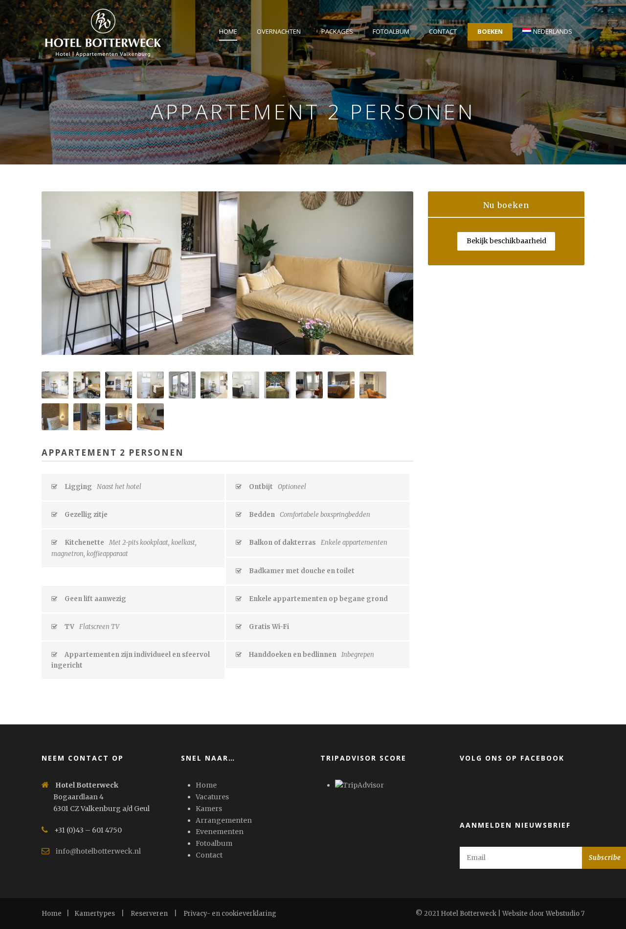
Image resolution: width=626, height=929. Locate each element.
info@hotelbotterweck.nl (98, 851)
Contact (443, 31)
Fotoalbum (391, 31)
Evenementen (220, 831)
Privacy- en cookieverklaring (229, 913)
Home (228, 31)
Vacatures (212, 796)
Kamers (209, 808)
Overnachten (279, 31)
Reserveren (149, 913)
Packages (337, 31)
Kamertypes (94, 913)
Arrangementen (224, 820)
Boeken (490, 31)
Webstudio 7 (565, 913)
